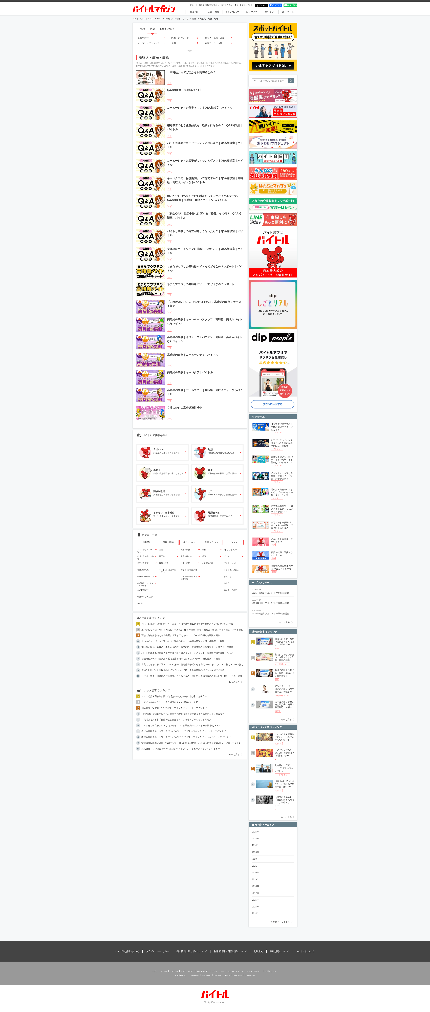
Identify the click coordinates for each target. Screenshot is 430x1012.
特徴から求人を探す (145, 597)
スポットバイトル (159, 971)
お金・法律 (185, 563)
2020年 (255, 872)
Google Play (250, 975)
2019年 (255, 879)
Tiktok (227, 975)
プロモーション (230, 563)
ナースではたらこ (254, 971)
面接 (161, 550)
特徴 (194, 18)
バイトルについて (305, 951)
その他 (140, 603)
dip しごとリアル (231, 550)
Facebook (206, 975)
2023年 (255, 852)
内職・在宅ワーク (180, 38)
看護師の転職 (142, 570)
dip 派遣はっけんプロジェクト (145, 584)
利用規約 (258, 951)
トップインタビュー (232, 570)
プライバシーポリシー (157, 951)
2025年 (255, 838)
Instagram (195, 975)
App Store (237, 975)
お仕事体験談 (167, 28)
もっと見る (234, 682)
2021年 (255, 866)
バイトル (174, 971)
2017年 (255, 893)
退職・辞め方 (186, 556)
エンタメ (269, 12)
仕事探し (194, 12)
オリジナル (288, 12)
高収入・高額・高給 (215, 38)
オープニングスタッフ (149, 43)
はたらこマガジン (235, 971)
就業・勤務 (185, 550)
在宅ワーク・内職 (213, 43)
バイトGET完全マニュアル (167, 571)
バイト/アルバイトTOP (143, 18)
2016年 (255, 900)
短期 (173, 43)
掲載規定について (279, 951)
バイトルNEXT (187, 971)
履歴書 (162, 556)
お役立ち (227, 577)
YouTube (217, 975)
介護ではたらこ (271, 971)
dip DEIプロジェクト (145, 577)
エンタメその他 (230, 590)
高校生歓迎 (143, 38)
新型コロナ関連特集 (189, 570)
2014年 (255, 913)
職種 (142, 28)
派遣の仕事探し (143, 563)
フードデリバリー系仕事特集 (189, 578)
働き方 (226, 583)
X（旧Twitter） (181, 975)
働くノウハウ (232, 12)
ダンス (226, 556)
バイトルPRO (202, 971)
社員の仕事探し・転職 (145, 557)
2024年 (255, 845)
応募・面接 (213, 12)
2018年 (255, 886)
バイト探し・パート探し (145, 551)
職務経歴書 (163, 563)
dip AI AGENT (142, 590)
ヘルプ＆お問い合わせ (127, 951)
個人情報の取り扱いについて (191, 951)
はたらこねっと (218, 971)
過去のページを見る (280, 922)
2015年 (255, 906)
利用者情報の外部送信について (230, 951)
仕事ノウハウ (251, 12)
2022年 (255, 859)
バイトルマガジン (165, 18)
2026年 (255, 831)
